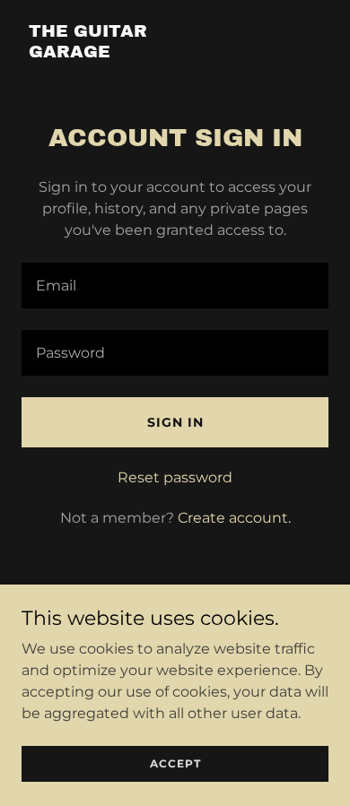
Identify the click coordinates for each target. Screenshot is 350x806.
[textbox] (175, 285)
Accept (175, 763)
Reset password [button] (175, 477)
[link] (129, 52)
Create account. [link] (234, 517)
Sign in (175, 422)
